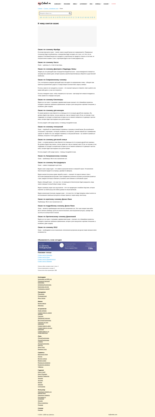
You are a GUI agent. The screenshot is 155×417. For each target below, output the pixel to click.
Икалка (40, 382)
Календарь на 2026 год (45, 279)
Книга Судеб (41, 372)
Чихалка (40, 378)
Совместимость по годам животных (43, 332)
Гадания (106, 3)
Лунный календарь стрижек (43, 341)
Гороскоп (40, 316)
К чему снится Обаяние (45, 261)
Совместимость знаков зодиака (45, 313)
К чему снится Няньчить (45, 255)
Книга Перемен (42, 374)
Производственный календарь (44, 282)
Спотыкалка (41, 386)
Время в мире (42, 360)
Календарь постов (43, 287)
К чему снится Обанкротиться (47, 259)
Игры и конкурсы (43, 403)
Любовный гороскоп (44, 318)
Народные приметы (44, 395)
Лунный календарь (43, 338)
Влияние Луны (42, 349)
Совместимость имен (44, 326)
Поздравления (42, 296)
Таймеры (40, 367)
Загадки (40, 401)
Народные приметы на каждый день (45, 392)
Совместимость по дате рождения (45, 328)
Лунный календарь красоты (43, 344)
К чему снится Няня (44, 257)
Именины (41, 305)
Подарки (40, 405)
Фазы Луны (41, 347)
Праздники (67, 3)
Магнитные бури (43, 354)
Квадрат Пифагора (43, 376)
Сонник (113, 3)
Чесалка (40, 380)
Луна (91, 3)
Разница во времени (44, 363)
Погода (40, 356)
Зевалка (40, 384)
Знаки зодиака (42, 310)
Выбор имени (42, 303)
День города (41, 298)
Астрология (83, 3)
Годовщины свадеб (43, 289)
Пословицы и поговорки (42, 398)
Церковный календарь (44, 285)
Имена (75, 3)
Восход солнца (42, 358)
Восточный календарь (44, 320)
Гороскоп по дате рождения (43, 323)
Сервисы (97, 3)
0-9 (41, 17)
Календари (57, 3)
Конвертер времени (44, 365)
